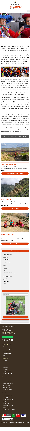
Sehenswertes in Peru (7, 254)
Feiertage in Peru (7, 387)
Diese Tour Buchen (7, 395)
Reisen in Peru (16, 251)
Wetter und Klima (7, 262)
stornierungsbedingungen (10, 422)
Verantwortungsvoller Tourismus (10, 349)
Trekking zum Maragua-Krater (8, 164)
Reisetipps (5, 257)
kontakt (27, 422)
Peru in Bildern (6, 281)
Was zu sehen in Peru (8, 383)
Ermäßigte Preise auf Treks (9, 409)
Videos (4, 283)
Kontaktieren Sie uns (8, 399)
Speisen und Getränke (8, 272)
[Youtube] (7, 340)
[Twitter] (14, 4)
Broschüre (5, 397)
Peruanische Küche (7, 373)
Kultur (4, 265)
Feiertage (5, 278)
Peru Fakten (5, 360)
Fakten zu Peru (6, 259)
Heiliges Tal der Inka (6, 199)
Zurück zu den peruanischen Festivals (15, 136)
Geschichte (6, 267)
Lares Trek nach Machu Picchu (15, 244)
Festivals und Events (7, 276)
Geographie (6, 261)
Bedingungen (6, 403)
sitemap (3, 422)
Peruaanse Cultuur (7, 389)
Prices (4, 401)
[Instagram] (16, 4)
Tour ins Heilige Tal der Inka (15, 209)
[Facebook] (11, 4)
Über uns (5, 346)
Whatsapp (8, 337)
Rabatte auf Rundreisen (8, 405)
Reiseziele (5, 367)
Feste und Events (7, 385)
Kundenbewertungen (8, 351)
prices (24, 422)
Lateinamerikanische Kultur (10, 274)
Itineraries (5, 369)
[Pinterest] (18, 4)
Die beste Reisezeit (7, 256)
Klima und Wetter (7, 371)
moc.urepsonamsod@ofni (8, 332)
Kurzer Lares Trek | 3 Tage (7, 234)
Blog (4, 355)
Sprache (5, 268)
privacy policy (19, 422)
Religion (5, 270)
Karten (4, 279)
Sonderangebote (7, 353)
